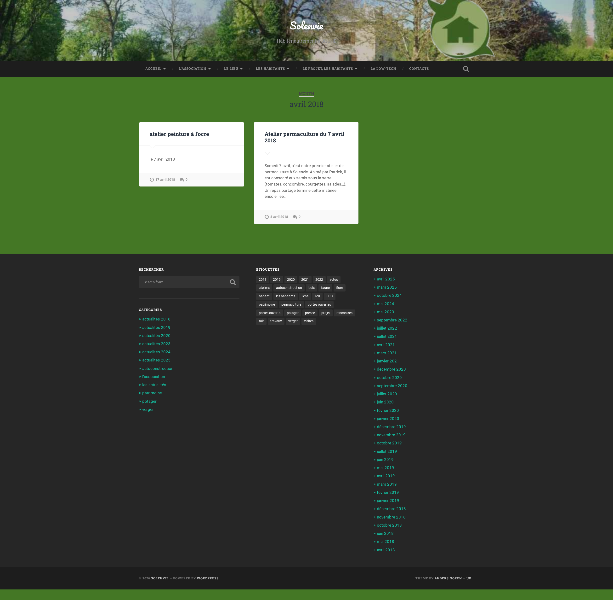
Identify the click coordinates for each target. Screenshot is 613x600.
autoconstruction (157, 368)
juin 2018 (385, 533)
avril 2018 (386, 550)
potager (149, 401)
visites (308, 321)
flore (339, 288)
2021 (305, 279)
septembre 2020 (392, 385)
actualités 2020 (156, 335)
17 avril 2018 (165, 180)
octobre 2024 (389, 295)
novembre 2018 (391, 517)
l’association (192, 68)
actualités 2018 (156, 319)
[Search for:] (189, 282)
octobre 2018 (389, 525)
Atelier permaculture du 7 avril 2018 (304, 137)
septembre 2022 (392, 320)
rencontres (344, 313)
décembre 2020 (391, 369)
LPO (329, 296)
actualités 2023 (156, 343)
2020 (291, 279)
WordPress (208, 578)
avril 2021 (386, 344)
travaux (276, 321)
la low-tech (383, 68)
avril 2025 (386, 279)
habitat (264, 296)
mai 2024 (385, 303)
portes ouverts (269, 313)
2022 (319, 279)
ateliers (264, 288)
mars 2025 (387, 287)
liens (305, 296)
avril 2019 (386, 475)
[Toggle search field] (466, 69)
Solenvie (306, 25)
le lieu (231, 68)
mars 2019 (387, 484)
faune (325, 288)
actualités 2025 (156, 360)
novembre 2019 (391, 434)
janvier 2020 (388, 418)
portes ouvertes (319, 304)
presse (310, 313)
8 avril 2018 (279, 217)
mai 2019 (385, 467)
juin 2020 (385, 402)
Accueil (153, 68)
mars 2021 (387, 352)
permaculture (291, 304)
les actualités (154, 384)
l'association (153, 376)
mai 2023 (385, 311)
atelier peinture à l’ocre (179, 133)
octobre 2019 (389, 443)
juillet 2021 (387, 336)
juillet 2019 (387, 451)
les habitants (270, 68)
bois (311, 288)
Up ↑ (470, 578)
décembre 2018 (391, 508)
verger (148, 409)
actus (333, 279)
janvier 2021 (388, 361)
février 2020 (388, 410)
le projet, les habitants (328, 68)
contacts (419, 68)
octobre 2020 (389, 377)
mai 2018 (385, 541)
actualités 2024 (156, 352)
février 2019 (388, 492)
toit (261, 321)
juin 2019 (385, 459)
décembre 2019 (391, 426)
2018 (263, 279)
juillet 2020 (387, 393)
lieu (317, 296)
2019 (277, 279)
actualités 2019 (156, 327)
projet (325, 313)
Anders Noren (448, 578)
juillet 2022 (387, 328)
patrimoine (152, 392)
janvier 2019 (388, 500)
